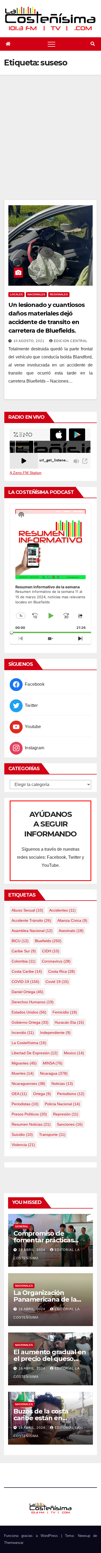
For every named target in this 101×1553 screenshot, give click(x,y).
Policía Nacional (62, 1104)
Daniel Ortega (27, 992)
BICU (20, 941)
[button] (92, 44)
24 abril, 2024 (32, 1250)
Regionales (59, 294)
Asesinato (71, 930)
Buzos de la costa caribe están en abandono (40, 1418)
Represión (65, 1114)
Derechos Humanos (33, 1002)
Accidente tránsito (31, 920)
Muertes (23, 1073)
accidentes (62, 910)
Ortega (42, 1094)
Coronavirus (56, 961)
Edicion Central (71, 341)
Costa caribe (27, 971)
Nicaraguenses (28, 1083)
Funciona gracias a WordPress (32, 1536)
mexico (74, 1053)
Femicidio (65, 1012)
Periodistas (25, 1104)
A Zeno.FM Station (25, 472)
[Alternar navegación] (51, 44)
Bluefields (48, 941)
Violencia (23, 1145)
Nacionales (36, 294)
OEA (19, 1094)
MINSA (52, 1063)
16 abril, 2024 (32, 1309)
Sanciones (70, 1124)
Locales (16, 294)
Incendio (23, 1032)
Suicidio (22, 1134)
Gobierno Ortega (30, 1022)
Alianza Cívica (72, 920)
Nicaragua (54, 1073)
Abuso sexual (27, 910)
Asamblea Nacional (32, 930)
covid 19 (57, 981)
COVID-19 (25, 981)
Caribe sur (24, 951)
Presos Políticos (29, 1114)
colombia (24, 961)
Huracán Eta (69, 1022)
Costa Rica (61, 971)
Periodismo (70, 1094)
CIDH (50, 951)
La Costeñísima (29, 1043)
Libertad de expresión (35, 1053)
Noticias (62, 1083)
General (21, 1226)
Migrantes (24, 1063)
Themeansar (13, 1543)
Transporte (52, 1134)
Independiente (55, 1032)
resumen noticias (31, 1124)
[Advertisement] (50, 146)
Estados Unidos (29, 1012)
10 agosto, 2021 (29, 341)
